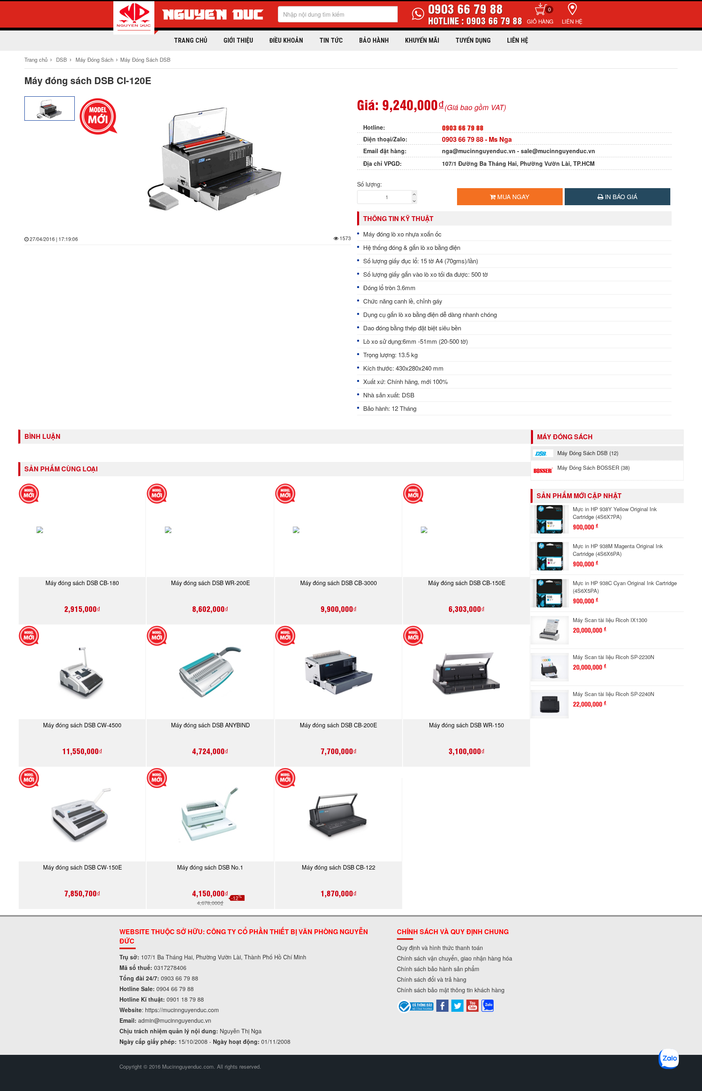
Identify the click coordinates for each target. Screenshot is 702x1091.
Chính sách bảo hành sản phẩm (438, 969)
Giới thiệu (238, 40)
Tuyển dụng (473, 40)
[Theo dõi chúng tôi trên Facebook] (442, 1005)
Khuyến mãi (422, 40)
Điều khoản (286, 40)
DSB (61, 59)
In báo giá (620, 196)
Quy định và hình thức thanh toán (440, 948)
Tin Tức (331, 40)
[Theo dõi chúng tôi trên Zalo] (487, 1005)
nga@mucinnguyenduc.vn (479, 151)
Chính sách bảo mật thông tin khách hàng (451, 990)
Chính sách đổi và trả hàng (431, 979)
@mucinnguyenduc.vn (182, 1020)
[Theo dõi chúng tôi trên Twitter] (457, 1005)
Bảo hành (374, 40)
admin (146, 1020)
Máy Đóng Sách (94, 59)
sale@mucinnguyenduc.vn (558, 151)
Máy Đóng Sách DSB (145, 59)
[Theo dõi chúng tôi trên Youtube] (472, 1005)
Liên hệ (572, 21)
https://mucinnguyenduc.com (182, 1010)
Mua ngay (512, 196)
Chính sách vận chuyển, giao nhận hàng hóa (454, 958)
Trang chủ (190, 40)
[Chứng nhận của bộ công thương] (415, 1006)
